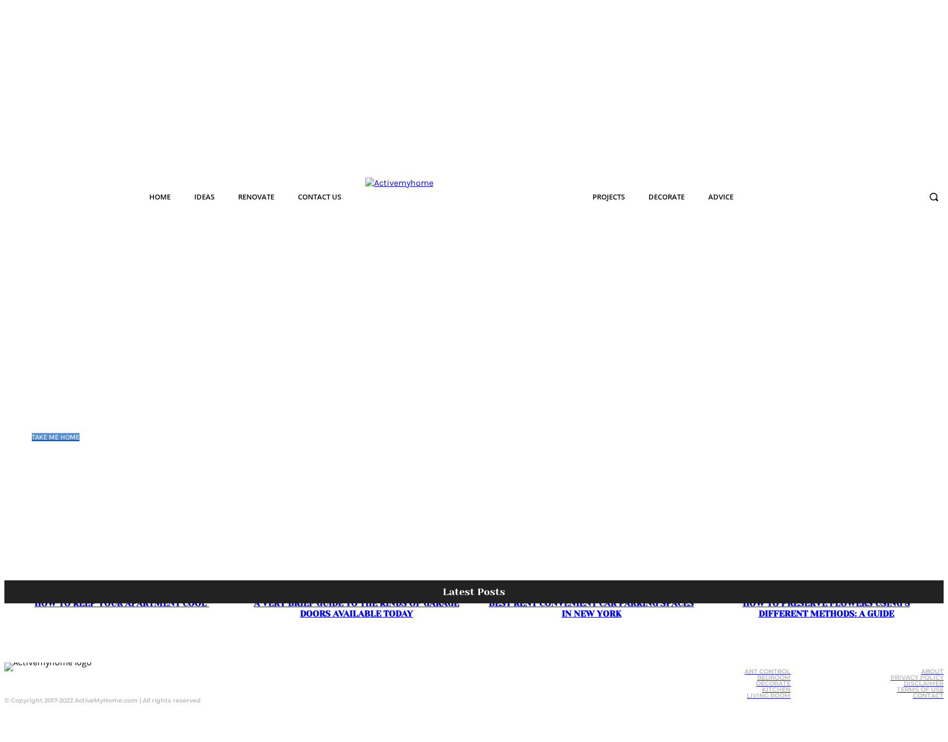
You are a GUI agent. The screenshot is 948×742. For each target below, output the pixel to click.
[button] (934, 197)
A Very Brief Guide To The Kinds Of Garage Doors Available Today (356, 608)
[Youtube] (120, 679)
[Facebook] (77, 679)
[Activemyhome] (455, 197)
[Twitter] (99, 679)
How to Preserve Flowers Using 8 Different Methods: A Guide (826, 608)
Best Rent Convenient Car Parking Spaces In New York (591, 608)
